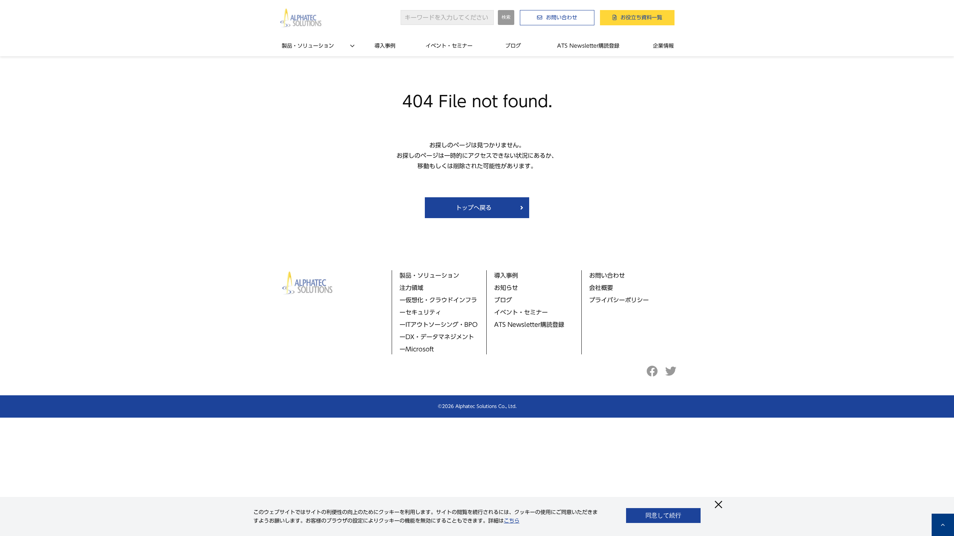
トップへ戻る (474, 208)
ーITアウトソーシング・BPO (438, 325)
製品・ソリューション (308, 45)
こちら (511, 520)
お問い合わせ (561, 17)
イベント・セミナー (449, 45)
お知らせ (506, 288)
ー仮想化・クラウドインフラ (438, 300)
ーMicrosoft (416, 349)
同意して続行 (663, 515)
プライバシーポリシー (619, 300)
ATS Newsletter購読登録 (588, 45)
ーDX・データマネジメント (436, 337)
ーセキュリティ (420, 312)
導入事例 (385, 45)
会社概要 (601, 288)
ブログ (513, 45)
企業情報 (663, 45)
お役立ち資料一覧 (641, 17)
